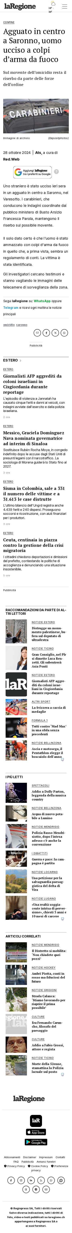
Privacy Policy (16, 1166)
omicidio (9, 325)
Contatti (60, 1157)
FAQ (16, 1161)
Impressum (46, 1157)
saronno (21, 325)
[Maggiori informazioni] (56, 172)
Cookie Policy (39, 1166)
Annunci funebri (46, 1161)
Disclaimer (29, 1157)
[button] (11, 1180)
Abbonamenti (12, 1157)
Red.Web (11, 159)
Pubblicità (28, 1161)
